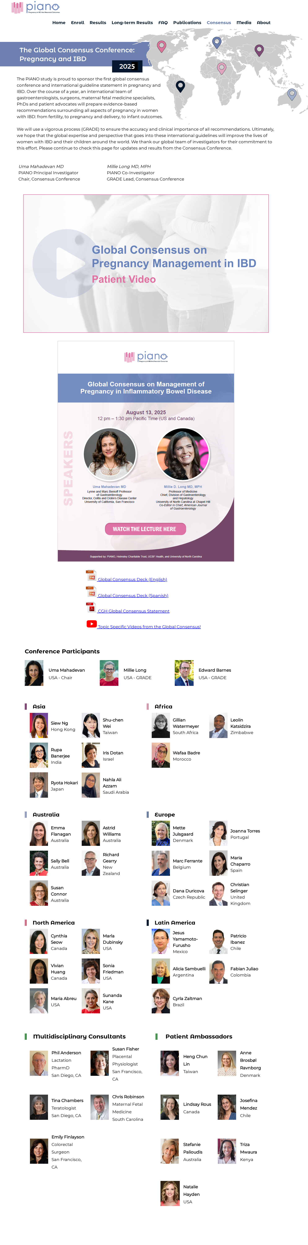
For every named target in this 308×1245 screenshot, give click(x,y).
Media (244, 23)
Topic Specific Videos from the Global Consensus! (149, 626)
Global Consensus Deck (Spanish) (132, 595)
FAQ (163, 23)
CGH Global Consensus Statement (133, 611)
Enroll (77, 23)
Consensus (219, 23)
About (263, 23)
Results (98, 23)
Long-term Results (132, 23)
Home (59, 23)
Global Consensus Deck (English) (132, 579)
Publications (187, 23)
